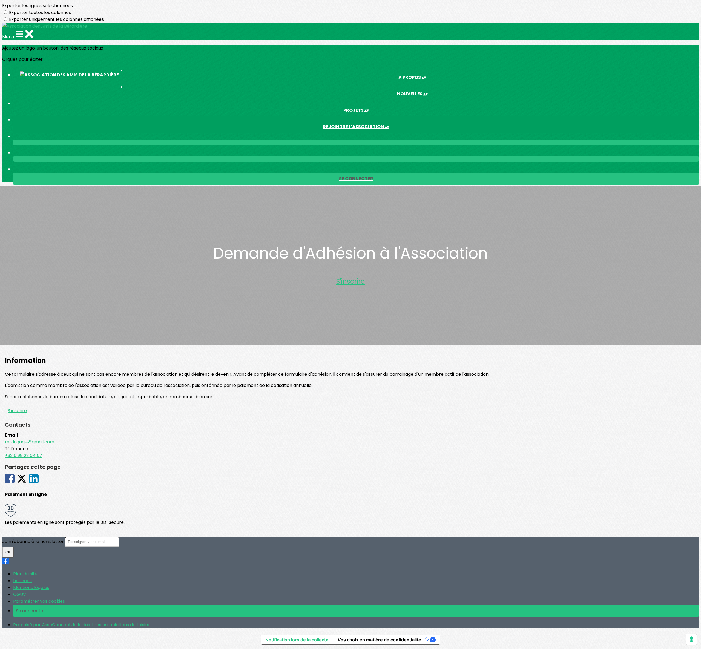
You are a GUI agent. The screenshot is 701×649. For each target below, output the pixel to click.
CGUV (19, 594)
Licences (22, 581)
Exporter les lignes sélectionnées (37, 5)
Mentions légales (31, 587)
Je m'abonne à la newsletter (33, 541)
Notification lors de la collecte (297, 639)
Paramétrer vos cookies (39, 601)
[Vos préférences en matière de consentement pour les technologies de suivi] (691, 639)
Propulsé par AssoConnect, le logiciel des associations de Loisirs (81, 625)
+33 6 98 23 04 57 (23, 455)
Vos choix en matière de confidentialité (379, 639)
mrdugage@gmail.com (29, 442)
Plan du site (25, 574)
